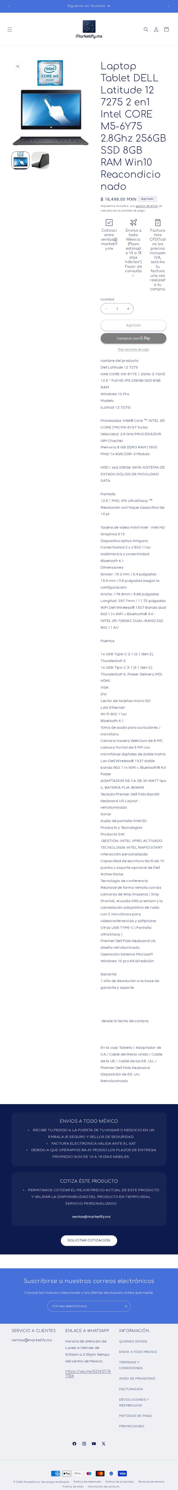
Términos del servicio (151, 1482)
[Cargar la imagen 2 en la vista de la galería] (40, 160)
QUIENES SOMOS (133, 1341)
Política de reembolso (87, 1482)
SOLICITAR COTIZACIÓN (89, 1240)
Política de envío (73, 1486)
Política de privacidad (119, 1482)
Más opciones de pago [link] (133, 349)
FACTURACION (131, 1389)
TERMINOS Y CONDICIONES (131, 1365)
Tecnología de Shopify (55, 1482)
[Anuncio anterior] (9, 6)
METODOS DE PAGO (135, 1416)
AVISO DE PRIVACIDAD (137, 1378)
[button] (10, 29)
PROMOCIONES (132, 1426)
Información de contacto (104, 1486)
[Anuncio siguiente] (169, 6)
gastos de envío (147, 206)
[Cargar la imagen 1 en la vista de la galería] (20, 160)
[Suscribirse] (125, 1306)
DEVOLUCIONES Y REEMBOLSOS (134, 1402)
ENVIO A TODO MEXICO (138, 1352)
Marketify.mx (32, 1482)
